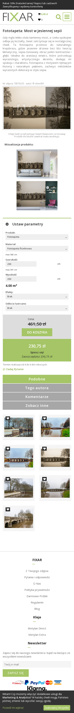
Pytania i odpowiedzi (37, 577)
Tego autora (37, 387)
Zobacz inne (37, 405)
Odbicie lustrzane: (16, 303)
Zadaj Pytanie (14, 369)
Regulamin (37, 602)
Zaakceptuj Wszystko (56, 707)
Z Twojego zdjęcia (37, 571)
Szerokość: (12, 259)
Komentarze (36, 396)
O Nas (37, 583)
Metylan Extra (37, 634)
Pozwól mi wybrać (13, 707)
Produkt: (10, 232)
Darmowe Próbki (37, 596)
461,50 (35, 324)
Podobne (37, 379)
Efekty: (9, 292)
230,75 (35, 346)
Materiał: (11, 244)
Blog (37, 608)
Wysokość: (11, 274)
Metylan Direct (37, 628)
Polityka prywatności (37, 590)
